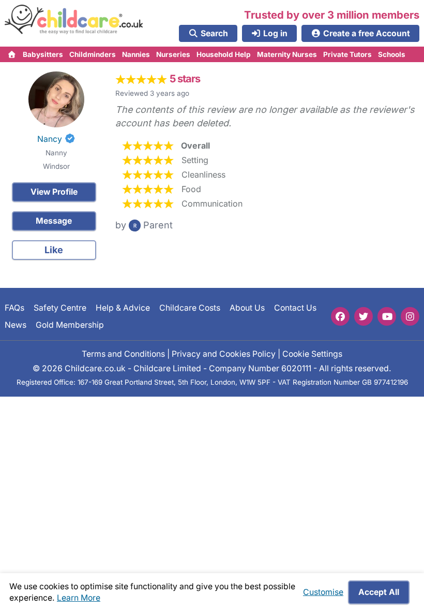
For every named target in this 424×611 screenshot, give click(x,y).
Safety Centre (60, 308)
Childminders (92, 54)
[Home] (12, 54)
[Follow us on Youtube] (386, 316)
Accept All (378, 592)
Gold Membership (70, 325)
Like (53, 249)
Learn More (78, 598)
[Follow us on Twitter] (363, 316)
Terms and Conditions (123, 354)
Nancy (49, 139)
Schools (391, 54)
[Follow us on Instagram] (410, 316)
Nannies (136, 54)
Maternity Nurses (287, 54)
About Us (247, 308)
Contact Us (295, 308)
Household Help (223, 54)
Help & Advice (123, 308)
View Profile (54, 192)
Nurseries (173, 54)
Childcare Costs (189, 308)
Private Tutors (347, 54)
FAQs (14, 308)
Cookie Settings (312, 354)
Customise (323, 592)
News (15, 325)
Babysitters (43, 54)
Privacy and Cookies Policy (224, 354)
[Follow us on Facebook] (340, 316)
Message (54, 221)
